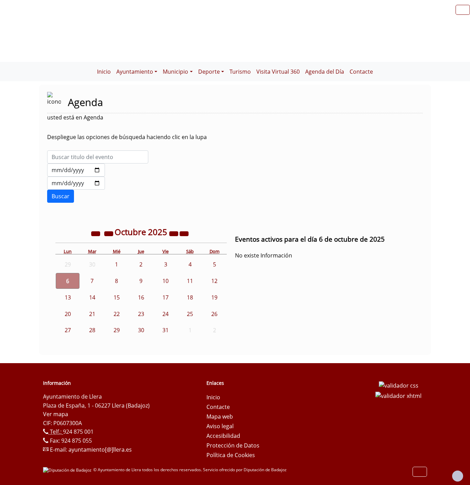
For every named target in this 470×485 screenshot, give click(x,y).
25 (190, 314)
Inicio (104, 71)
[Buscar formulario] (60, 196)
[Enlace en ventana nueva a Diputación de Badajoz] (68, 470)
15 (117, 297)
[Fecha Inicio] (76, 170)
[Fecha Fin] (76, 183)
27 (68, 330)
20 (68, 314)
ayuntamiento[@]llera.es (100, 449)
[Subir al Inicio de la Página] (457, 476)
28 (92, 330)
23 (141, 314)
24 (165, 314)
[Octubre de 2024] (96, 233)
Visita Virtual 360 (278, 71)
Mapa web (219, 416)
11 (190, 281)
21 (92, 314)
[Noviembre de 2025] (184, 233)
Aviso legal (220, 426)
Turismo (240, 71)
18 (190, 297)
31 (165, 330)
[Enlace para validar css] (398, 385)
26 (214, 314)
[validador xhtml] (398, 395)
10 (165, 281)
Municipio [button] (175, 71)
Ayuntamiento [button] (134, 71)
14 (92, 297)
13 (68, 297)
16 (141, 297)
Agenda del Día (324, 71)
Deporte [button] (209, 71)
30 (141, 330)
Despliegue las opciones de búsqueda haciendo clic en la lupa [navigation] (127, 137)
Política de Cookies (230, 455)
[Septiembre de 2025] (109, 233)
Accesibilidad (223, 436)
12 (214, 281)
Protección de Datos (232, 445)
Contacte (361, 71)
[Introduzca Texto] (97, 157)
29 (117, 330)
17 (165, 297)
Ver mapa (55, 414)
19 (214, 297)
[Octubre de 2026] (174, 233)
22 (117, 314)
